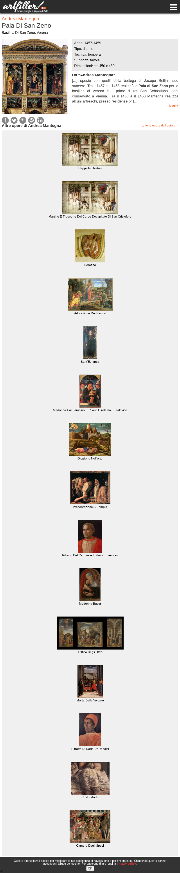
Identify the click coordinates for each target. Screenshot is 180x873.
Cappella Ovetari (90, 168)
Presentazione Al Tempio (90, 507)
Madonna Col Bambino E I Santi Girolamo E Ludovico (90, 410)
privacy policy (126, 863)
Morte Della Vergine (90, 700)
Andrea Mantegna (20, 18)
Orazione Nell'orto (90, 458)
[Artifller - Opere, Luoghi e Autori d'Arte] (25, 11)
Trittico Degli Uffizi (90, 652)
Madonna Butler (90, 603)
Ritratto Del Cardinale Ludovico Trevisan (90, 555)
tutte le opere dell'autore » (160, 125)
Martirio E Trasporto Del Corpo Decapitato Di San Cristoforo (90, 216)
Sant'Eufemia (90, 361)
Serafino (90, 265)
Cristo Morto (90, 797)
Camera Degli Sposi (90, 845)
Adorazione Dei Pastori (90, 313)
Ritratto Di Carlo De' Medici (90, 748)
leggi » (173, 105)
